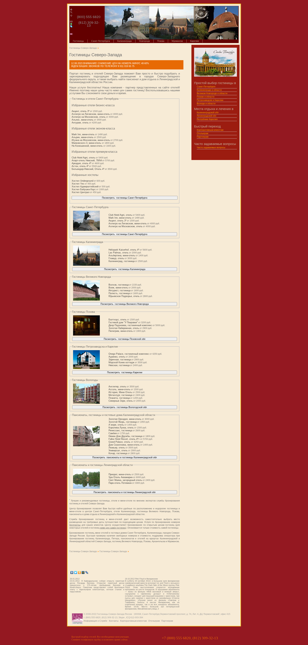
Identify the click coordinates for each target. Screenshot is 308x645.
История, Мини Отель (120, 392)
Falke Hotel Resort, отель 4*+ (124, 439)
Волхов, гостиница (119, 284)
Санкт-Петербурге (206, 86)
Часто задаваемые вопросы (211, 147)
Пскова (160, 41)
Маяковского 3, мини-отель (87, 143)
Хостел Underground (82, 180)
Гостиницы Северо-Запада (83, 48)
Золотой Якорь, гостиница (123, 422)
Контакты (114, 621)
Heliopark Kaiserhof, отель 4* (124, 249)
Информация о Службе (95, 621)
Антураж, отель (80, 122)
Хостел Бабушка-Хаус (84, 189)
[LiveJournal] (87, 572)
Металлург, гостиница (120, 395)
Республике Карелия (207, 119)
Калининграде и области (209, 90)
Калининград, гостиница (122, 261)
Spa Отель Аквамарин (121, 477)
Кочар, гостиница (118, 453)
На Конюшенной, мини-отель (87, 145)
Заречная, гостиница (120, 359)
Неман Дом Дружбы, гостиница (125, 436)
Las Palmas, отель (119, 252)
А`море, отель (116, 424)
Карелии (194, 41)
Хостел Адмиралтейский (85, 186)
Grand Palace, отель (120, 442)
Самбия (113, 433)
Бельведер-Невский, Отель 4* (88, 169)
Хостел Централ (80, 192)
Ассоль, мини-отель (119, 389)
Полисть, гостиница (119, 293)
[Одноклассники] (79, 572)
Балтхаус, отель (118, 319)
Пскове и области (205, 97)
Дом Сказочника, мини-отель (124, 444)
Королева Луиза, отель (121, 427)
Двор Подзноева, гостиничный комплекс (130, 325)
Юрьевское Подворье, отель (124, 296)
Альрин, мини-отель (82, 137)
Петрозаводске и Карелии (210, 100)
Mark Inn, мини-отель (83, 134)
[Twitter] (76, 572)
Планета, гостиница (119, 398)
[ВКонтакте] (72, 572)
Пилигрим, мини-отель (121, 331)
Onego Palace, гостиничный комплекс (129, 353)
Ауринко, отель (117, 356)
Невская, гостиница (119, 365)
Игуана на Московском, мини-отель (91, 140)
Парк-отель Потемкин (120, 483)
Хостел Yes (78, 183)
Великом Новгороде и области (212, 93)
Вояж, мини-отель (118, 287)
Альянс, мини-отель (82, 119)
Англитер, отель (117, 386)
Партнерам (202, 137)
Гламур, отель (116, 258)
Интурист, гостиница (119, 290)
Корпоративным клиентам (210, 130)
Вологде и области (206, 103)
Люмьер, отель (117, 447)
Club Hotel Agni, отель (83, 157)
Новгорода (144, 41)
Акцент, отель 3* (80, 111)
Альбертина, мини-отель (122, 255)
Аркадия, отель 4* (81, 163)
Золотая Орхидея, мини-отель (125, 419)
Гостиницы (78, 41)
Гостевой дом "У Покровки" (123, 322)
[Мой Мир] (83, 572)
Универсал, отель (118, 450)
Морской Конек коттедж (121, 362)
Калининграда (124, 41)
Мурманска (177, 41)
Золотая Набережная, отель (124, 328)
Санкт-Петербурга (100, 41)
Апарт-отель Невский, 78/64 (87, 160)
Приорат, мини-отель (120, 474)
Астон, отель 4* (80, 166)
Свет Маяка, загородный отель (125, 480)
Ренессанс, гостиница (120, 430)
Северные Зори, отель (121, 400)
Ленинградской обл (206, 116)
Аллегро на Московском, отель (89, 117)
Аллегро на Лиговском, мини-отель (91, 114)
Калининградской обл (208, 112)
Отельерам (202, 133)
